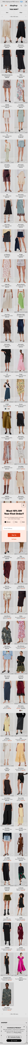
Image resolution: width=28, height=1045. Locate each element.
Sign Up (14, 535)
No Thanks (14, 539)
